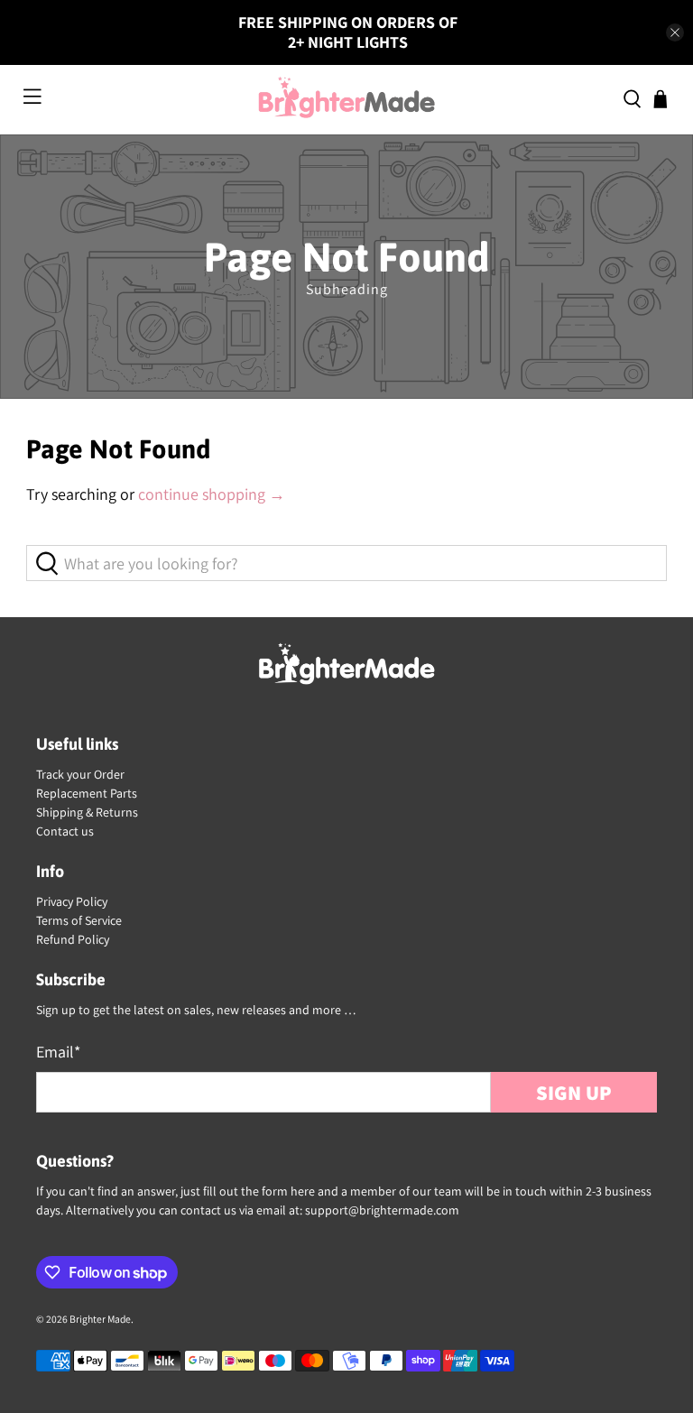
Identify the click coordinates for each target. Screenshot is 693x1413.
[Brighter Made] (346, 99)
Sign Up (574, 1092)
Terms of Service (79, 920)
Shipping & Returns (87, 812)
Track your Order (80, 774)
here (303, 1191)
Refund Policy (72, 939)
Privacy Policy (71, 901)
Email (58, 1051)
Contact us (65, 831)
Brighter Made (100, 1318)
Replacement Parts (86, 793)
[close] (675, 32)
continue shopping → (211, 494)
